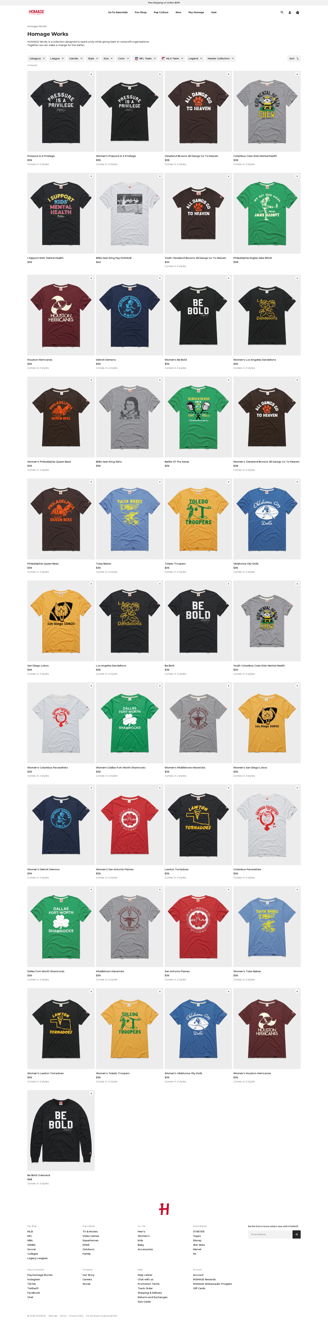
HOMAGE (41, 1316)
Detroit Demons (106, 359)
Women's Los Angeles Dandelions (254, 359)
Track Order (145, 1288)
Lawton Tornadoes (177, 869)
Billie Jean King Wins (109, 461)
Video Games (91, 1236)
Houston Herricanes (39, 359)
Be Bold (169, 665)
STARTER (198, 1231)
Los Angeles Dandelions (111, 665)
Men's (141, 1231)
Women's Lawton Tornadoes (45, 1073)
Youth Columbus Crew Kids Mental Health (259, 665)
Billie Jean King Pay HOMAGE (114, 258)
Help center (145, 1275)
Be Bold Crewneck (38, 1175)
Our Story (88, 1275)
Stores (87, 1283)
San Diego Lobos (38, 665)
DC (195, 1253)
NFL (29, 1236)
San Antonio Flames (177, 971)
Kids (140, 1240)
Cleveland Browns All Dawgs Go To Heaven (191, 156)
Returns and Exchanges (152, 1297)
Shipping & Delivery (150, 1292)
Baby (141, 1244)
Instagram (33, 1279)
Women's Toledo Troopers (112, 1073)
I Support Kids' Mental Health (45, 258)
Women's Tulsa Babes (247, 971)
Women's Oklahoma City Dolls (183, 1073)
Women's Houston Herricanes (252, 1073)
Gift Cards (199, 1288)
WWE (86, 1244)
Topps (197, 1236)
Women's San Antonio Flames (114, 869)
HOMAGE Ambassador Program (212, 1283)
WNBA (31, 1244)
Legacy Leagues (37, 1258)
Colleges (32, 1253)
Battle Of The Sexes (177, 461)
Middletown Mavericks (110, 971)
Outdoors (88, 1249)
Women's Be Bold (176, 359)
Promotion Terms (149, 1283)
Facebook (33, 1292)
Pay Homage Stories (39, 1275)
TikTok (31, 1283)
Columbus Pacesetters (247, 869)
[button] (298, 12)
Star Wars (199, 1244)
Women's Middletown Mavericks (185, 767)
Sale (213, 12)
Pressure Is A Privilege (41, 156)
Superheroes (90, 1240)
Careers (87, 1279)
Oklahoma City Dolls (245, 563)
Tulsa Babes (103, 563)
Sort (292, 58)
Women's (143, 1236)
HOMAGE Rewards (204, 1279)
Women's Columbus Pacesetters (47, 767)
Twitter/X (33, 1288)
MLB (30, 1231)
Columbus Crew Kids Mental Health (255, 156)
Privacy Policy (76, 1316)
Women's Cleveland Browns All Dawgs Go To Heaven (266, 461)
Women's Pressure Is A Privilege (116, 156)
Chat (30, 1297)
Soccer (31, 1249)
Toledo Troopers (175, 563)
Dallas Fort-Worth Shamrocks (45, 971)
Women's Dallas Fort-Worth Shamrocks (121, 767)
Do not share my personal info (101, 1316)
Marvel (197, 1249)
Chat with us (145, 1279)
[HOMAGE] (36, 12)
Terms (63, 1316)
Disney (197, 1240)
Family (87, 1253)
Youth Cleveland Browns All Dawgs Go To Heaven (195, 258)
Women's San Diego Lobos (250, 767)
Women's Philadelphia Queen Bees (49, 461)
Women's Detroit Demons (43, 869)
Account (198, 1275)
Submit (297, 1234)
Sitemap (53, 1316)
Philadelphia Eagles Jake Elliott (252, 258)
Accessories (145, 1249)
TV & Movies (90, 1231)
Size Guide (144, 1301)
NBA (30, 1240)
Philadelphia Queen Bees (43, 563)
